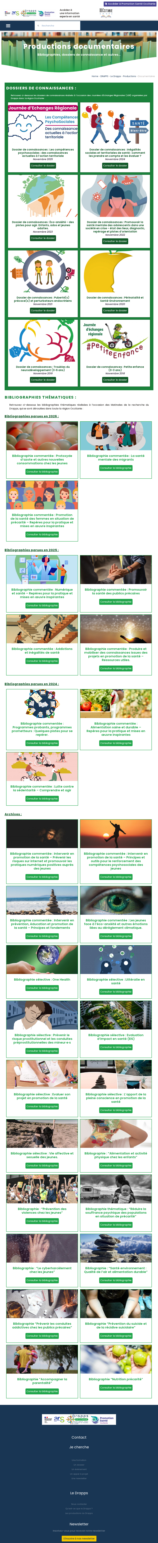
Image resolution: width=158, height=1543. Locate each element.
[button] (8, 25)
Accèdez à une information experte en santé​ (70, 13)
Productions (129, 76)
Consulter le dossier (43, 165)
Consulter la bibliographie (42, 471)
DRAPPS (104, 76)
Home (95, 76)
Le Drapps (115, 76)
